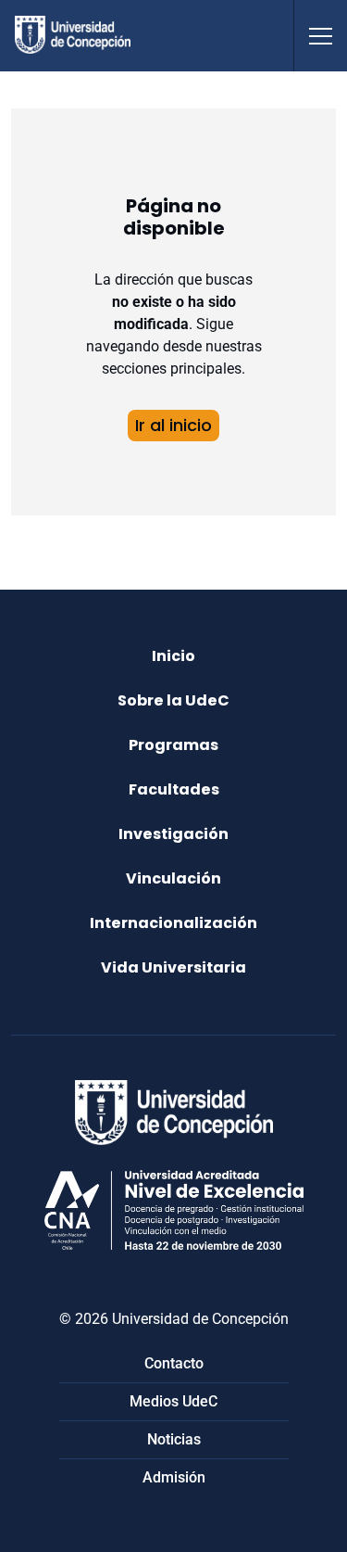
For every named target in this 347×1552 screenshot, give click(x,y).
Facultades (174, 789)
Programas (173, 745)
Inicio (173, 656)
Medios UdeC (173, 1401)
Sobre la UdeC (173, 700)
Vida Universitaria (173, 967)
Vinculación (173, 878)
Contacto (174, 1363)
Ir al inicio (173, 425)
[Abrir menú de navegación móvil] (320, 35)
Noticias (174, 1439)
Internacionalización (173, 923)
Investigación (173, 834)
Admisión (174, 1477)
